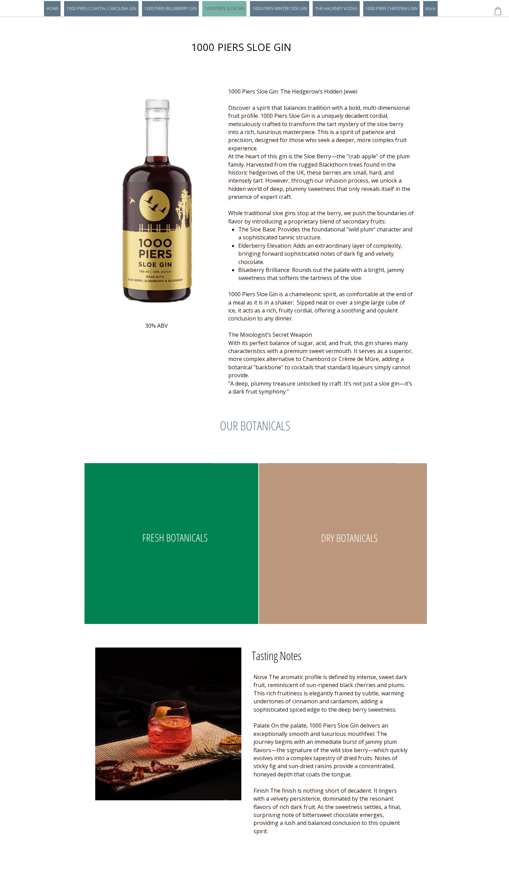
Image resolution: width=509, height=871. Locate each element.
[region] (169, 544)
